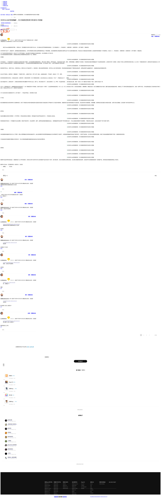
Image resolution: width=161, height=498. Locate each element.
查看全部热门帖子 (80, 464)
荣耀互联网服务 (102, 483)
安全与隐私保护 (83, 486)
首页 (15, 14)
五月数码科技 (4, 40)
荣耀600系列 (56, 483)
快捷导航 (12, 11)
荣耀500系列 (56, 485)
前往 (159, 34)
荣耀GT (73, 491)
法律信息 (76, 495)
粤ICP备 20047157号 (103, 496)
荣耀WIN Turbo (65, 486)
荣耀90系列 (56, 494)
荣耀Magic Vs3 (47, 492)
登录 (3, 9)
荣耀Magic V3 (47, 491)
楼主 (153, 36)
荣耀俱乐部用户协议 (57, 495)
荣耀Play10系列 (74, 488)
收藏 (4, 166)
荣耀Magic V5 (47, 486)
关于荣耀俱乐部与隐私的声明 (65, 495)
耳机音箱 (91, 489)
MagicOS (82, 483)
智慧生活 (8, 14)
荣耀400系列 (56, 486)
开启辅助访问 (4, 7)
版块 (4, 14)
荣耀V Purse (74, 492)
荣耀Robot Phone (75, 483)
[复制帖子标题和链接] (6, 22)
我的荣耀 (82, 488)
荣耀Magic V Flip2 (48, 488)
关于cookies (73, 495)
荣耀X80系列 (74, 485)
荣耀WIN (64, 483)
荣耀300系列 (56, 488)
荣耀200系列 (56, 489)
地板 (26, 203)
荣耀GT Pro (74, 489)
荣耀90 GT (55, 492)
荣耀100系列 (56, 491)
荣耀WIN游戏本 (65, 488)
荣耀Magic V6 (47, 483)
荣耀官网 (5, 1)
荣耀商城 (5, 2)
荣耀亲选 (5, 4)
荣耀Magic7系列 (47, 489)
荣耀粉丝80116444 (5, 183)
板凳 (15, 192)
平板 (91, 485)
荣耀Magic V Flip (47, 494)
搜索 (2, 29)
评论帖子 (80, 361)
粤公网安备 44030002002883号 (95, 496)
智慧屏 (91, 488)
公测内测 (82, 485)
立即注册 (8, 9)
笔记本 (91, 483)
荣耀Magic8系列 (47, 485)
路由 (91, 491)
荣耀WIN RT (65, 485)
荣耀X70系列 (74, 494)
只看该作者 (156, 36)
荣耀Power (74, 486)
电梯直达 (153, 34)
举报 (3, 169)
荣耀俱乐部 (5, 5)
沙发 (26, 179)
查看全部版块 (80, 409)
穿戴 (91, 486)
